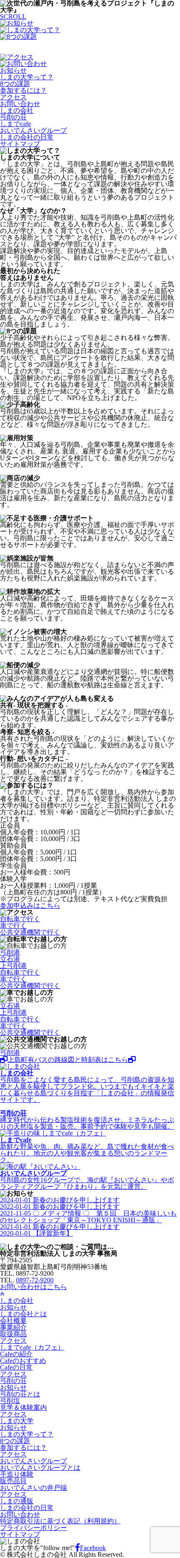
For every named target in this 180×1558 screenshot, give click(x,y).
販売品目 (13, 1481)
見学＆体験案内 (23, 1407)
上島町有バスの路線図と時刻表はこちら (68, 1059)
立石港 (10, 959)
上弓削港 (13, 965)
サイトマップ (20, 143)
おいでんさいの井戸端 (33, 1487)
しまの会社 (16, 110)
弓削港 (10, 952)
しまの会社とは (23, 1313)
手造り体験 (16, 1474)
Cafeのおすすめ (23, 1360)
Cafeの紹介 (16, 1354)
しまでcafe (15, 123)
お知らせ (13, 70)
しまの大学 (16, 1420)
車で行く (13, 925)
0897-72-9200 (35, 1280)
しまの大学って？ (27, 77)
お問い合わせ (20, 103)
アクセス (13, 97)
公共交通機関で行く (30, 932)
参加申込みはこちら (30, 905)
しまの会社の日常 (27, 137)
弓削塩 (10, 1400)
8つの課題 (15, 83)
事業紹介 (13, 1327)
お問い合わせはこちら (33, 1286)
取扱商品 (13, 1334)
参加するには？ (23, 90)
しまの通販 (16, 1501)
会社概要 (13, 1320)
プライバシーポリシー (33, 1527)
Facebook (93, 1547)
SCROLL (13, 16)
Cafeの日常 (16, 1367)
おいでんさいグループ (33, 130)
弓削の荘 (13, 117)
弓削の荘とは (20, 1394)
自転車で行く (20, 918)
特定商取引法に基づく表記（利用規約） (60, 1521)
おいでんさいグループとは (40, 1467)
